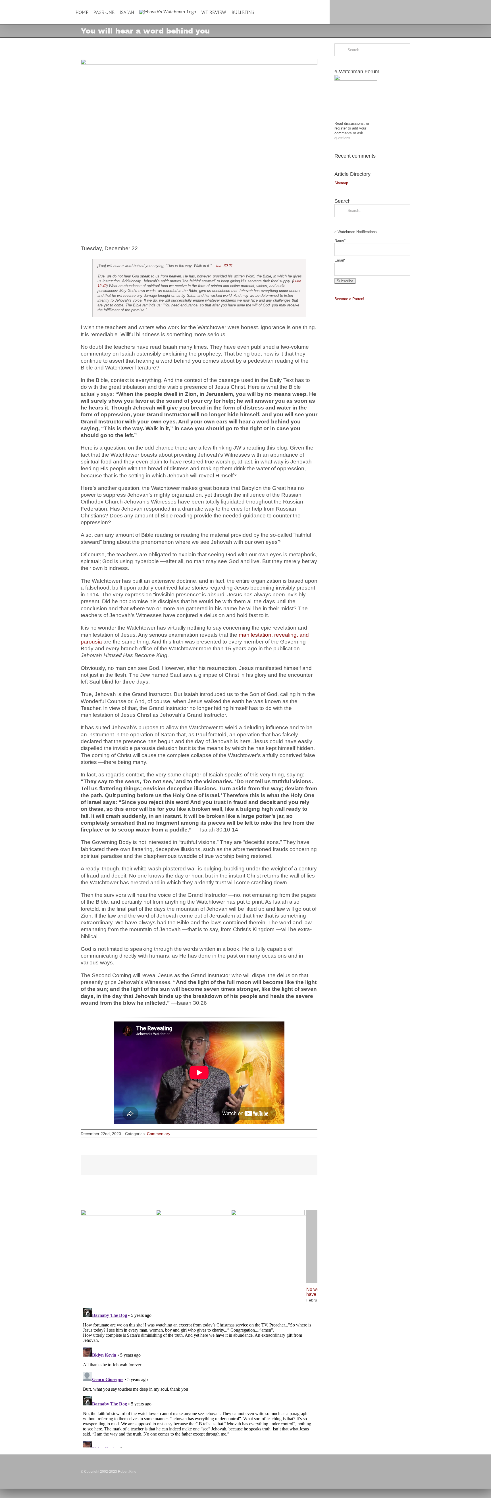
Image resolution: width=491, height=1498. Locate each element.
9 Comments (295, 1445)
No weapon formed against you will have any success (116, 1402)
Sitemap (341, 183)
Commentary (158, 1133)
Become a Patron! (349, 299)
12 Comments (135, 1410)
